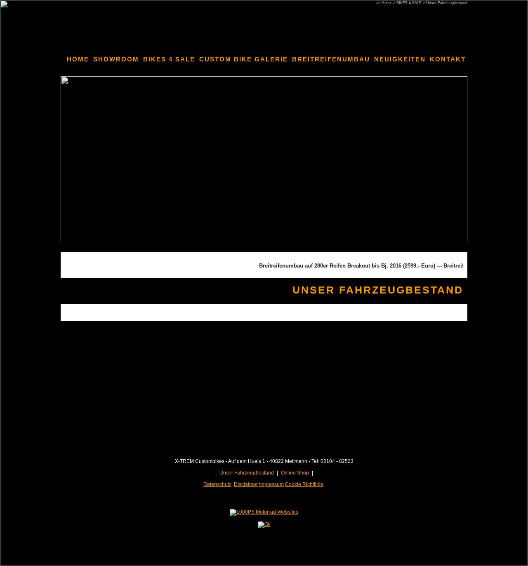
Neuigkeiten (400, 59)
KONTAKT (448, 59)
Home (387, 3)
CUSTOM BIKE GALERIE (243, 59)
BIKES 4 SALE (409, 3)
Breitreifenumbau (331, 59)
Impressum (271, 484)
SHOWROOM (116, 59)
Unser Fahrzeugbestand (446, 3)
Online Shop (295, 473)
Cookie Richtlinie (304, 484)
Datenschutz (217, 484)
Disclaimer (246, 484)
